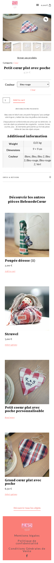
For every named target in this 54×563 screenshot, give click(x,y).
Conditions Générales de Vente (27, 550)
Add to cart (19, 100)
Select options (11, 345)
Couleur (10, 84)
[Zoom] (45, 19)
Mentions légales (27, 535)
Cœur (16, 63)
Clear (33, 90)
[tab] (27, 177)
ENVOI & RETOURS (11, 177)
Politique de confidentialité (27, 542)
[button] (37, 5)
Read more (10, 418)
